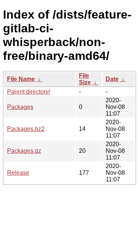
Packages (20, 107)
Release (18, 173)
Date (112, 79)
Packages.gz (24, 151)
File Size (85, 79)
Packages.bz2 (25, 129)
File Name (21, 79)
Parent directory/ (28, 91)
